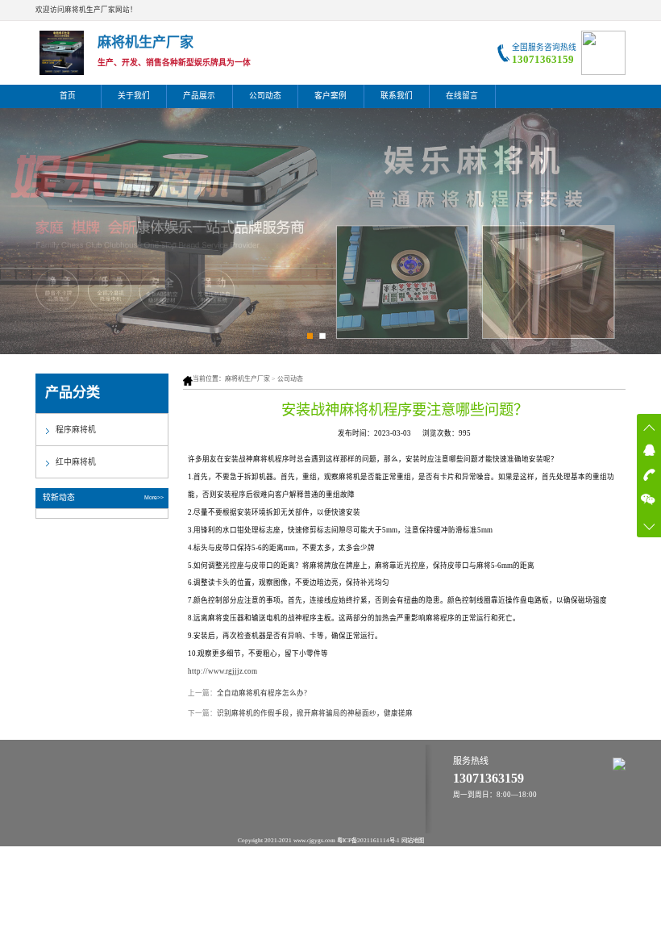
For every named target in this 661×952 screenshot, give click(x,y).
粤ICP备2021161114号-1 (368, 840)
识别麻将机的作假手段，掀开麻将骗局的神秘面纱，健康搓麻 (315, 713)
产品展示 (199, 95)
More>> (154, 497)
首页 (68, 95)
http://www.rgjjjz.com (222, 671)
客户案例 (330, 95)
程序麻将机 (76, 429)
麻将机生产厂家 (247, 378)
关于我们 (134, 95)
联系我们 (396, 95)
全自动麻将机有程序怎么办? (262, 693)
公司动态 (265, 95)
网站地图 (412, 840)
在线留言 (462, 95)
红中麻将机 (76, 461)
